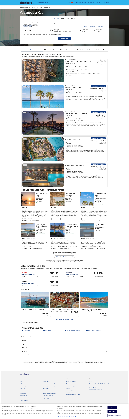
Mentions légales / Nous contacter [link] (73, 394)
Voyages (98, 2)
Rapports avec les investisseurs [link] (26, 390)
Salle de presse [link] (23, 393)
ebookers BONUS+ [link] (24, 395)
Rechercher (64, 38)
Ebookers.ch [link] (22, 7)
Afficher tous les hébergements (65, 257)
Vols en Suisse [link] (46, 388)
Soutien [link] (90, 381)
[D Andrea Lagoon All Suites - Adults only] (64, 236)
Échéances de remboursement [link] (95, 389)
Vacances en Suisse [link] (47, 390)
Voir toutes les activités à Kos (64, 319)
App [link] (20, 398)
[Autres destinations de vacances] (64, 322)
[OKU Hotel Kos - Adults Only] (64, 207)
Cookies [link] (67, 383)
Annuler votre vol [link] (92, 387)
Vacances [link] (28, 7)
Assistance (91, 2)
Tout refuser (112, 411)
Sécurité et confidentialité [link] (71, 381)
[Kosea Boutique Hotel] (94, 207)
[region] (64, 411)
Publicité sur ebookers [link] (24, 400)
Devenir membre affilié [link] (24, 386)
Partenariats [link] (22, 388)
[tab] (56, 18)
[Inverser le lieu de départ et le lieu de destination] (51, 30)
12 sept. (98, 31)
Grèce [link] (37, 7)
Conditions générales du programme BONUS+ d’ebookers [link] (75, 391)
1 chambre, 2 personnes (89, 26)
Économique (101, 26)
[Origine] (36, 30)
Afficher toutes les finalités (114, 415)
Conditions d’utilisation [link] (70, 386)
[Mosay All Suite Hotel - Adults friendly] (35, 236)
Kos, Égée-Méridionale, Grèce (62, 31)
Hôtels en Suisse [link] (46, 381)
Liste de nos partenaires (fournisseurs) (66, 416)
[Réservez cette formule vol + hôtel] (85, 70)
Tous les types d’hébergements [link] (49, 393)
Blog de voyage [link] (46, 398)
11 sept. (84, 31)
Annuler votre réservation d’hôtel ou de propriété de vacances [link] (99, 384)
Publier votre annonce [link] (24, 383)
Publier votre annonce (80, 2)
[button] (64, 340)
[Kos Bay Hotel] (94, 236)
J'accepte (112, 407)
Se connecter (106, 2)
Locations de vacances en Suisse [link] (50, 383)
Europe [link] (33, 7)
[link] (32, 330)
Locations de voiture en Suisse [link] (49, 386)
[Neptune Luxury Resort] (35, 207)
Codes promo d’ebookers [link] (48, 395)
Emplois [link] (21, 381)
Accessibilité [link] (68, 388)
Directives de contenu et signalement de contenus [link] (76, 396)
